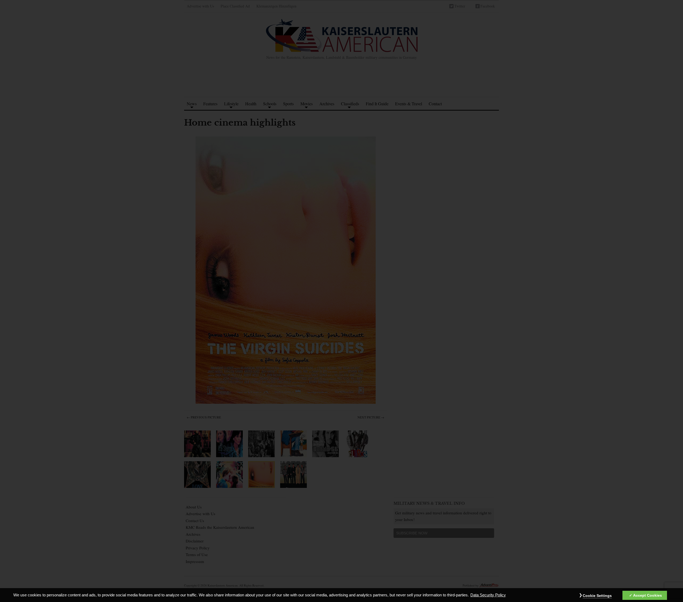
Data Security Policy (488, 595)
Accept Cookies (647, 595)
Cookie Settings (597, 595)
